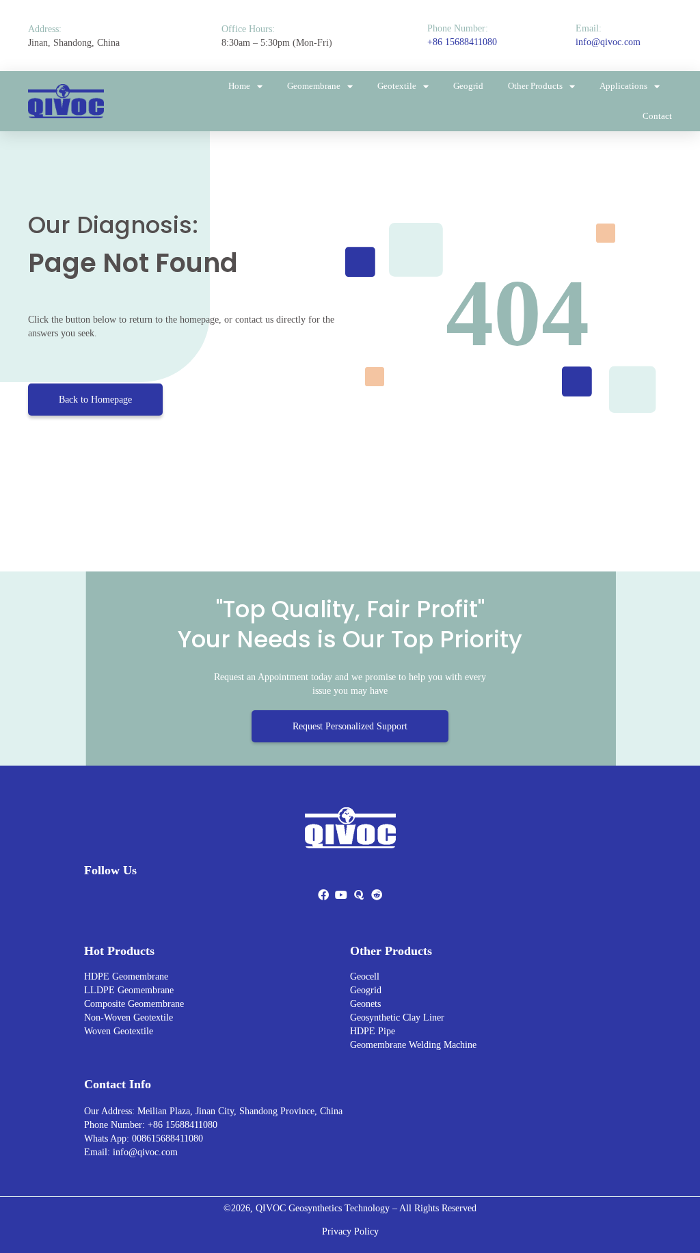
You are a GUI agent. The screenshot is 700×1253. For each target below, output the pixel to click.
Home (239, 86)
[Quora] (358, 894)
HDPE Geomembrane (126, 976)
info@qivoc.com (608, 42)
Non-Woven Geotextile (128, 1017)
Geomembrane (313, 86)
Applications (623, 86)
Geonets (365, 1004)
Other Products (535, 86)
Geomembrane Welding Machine (413, 1045)
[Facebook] (323, 894)
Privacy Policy (350, 1231)
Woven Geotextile (118, 1031)
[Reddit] (376, 894)
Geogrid (468, 86)
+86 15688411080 (462, 42)
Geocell (364, 976)
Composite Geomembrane (134, 1004)
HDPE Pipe (372, 1031)
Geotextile (396, 86)
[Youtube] (341, 894)
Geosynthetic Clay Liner (397, 1017)
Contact (657, 116)
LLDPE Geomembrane (129, 990)
